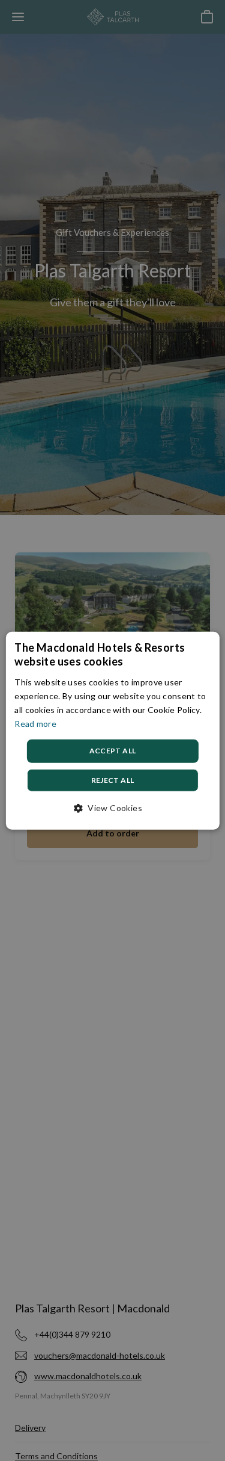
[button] (112, 807)
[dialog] (112, 731)
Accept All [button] (112, 750)
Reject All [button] (112, 779)
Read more (35, 723)
